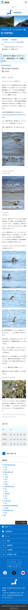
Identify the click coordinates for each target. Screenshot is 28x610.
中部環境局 (14, 39)
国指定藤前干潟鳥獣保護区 (10, 505)
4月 (21, 434)
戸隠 (6, 467)
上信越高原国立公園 (8, 486)
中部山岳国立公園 (8, 472)
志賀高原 (7, 493)
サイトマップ (12, 562)
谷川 (6, 489)
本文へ (13, 7)
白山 (6, 503)
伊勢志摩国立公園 (8, 510)
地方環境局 (5, 39)
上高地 (6, 477)
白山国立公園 (7, 501)
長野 (4, 515)
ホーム (7, 536)
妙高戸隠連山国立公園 (9, 465)
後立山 (6, 484)
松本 (6, 474)
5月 (24, 434)
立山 (6, 481)
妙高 (6, 469)
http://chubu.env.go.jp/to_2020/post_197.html (13, 116)
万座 (6, 491)
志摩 (6, 513)
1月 (11, 434)
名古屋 (6, 508)
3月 (18, 434)
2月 (14, 434)
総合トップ (8, 527)
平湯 (6, 479)
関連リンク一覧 (13, 566)
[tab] (3, 453)
